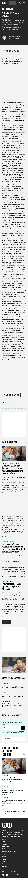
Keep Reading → (6, 536)
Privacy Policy (7, 732)
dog (13, 493)
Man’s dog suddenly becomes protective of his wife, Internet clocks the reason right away (13, 469)
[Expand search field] (20, 3)
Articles (9, 8)
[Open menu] (24, 3)
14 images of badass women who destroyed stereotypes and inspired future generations (13, 548)
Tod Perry (5, 482)
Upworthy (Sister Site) (9, 851)
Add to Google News (10, 389)
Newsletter (5, 846)
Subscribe (12, 3)
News (4, 857)
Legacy (12, 463)
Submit (23, 728)
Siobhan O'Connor (15, 36)
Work (4, 675)
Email (5, 724)
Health (4, 864)
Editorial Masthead (8, 849)
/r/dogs (19, 520)
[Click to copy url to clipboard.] (18, 51)
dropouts (5, 405)
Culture (4, 866)
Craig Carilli (6, 561)
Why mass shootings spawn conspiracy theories (11, 586)
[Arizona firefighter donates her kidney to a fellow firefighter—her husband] (14, 713)
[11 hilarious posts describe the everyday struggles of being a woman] (14, 812)
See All (24, 754)
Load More (6, 621)
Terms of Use (21, 731)
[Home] (3, 9)
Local (4, 712)
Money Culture (7, 701)
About (4, 841)
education (13, 405)
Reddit (18, 518)
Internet (5, 692)
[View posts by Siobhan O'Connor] (4, 38)
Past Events (18, 463)
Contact (4, 844)
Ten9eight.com (6, 357)
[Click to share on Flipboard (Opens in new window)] (13, 51)
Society (4, 859)
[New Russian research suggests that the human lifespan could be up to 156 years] (14, 685)
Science (4, 861)
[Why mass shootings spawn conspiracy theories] (14, 801)
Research (5, 683)
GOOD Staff (12, 482)
